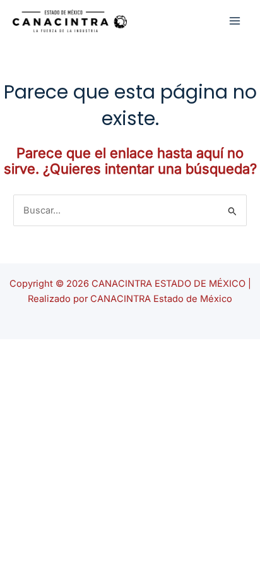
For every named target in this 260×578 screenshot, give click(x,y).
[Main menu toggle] (234, 20)
